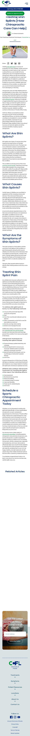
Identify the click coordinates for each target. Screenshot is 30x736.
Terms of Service (15, 730)
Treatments (15, 675)
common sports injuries (8, 165)
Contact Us (15, 704)
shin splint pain (11, 66)
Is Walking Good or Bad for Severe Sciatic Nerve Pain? (14, 547)
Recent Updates (15, 733)
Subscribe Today (15, 641)
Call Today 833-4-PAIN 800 (15, 9)
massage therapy (9, 99)
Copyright (15, 727)
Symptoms (15, 681)
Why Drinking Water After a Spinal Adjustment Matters (14, 502)
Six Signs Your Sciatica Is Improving (13, 592)
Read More (6, 517)
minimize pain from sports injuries (14, 330)
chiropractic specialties (8, 434)
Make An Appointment (15, 13)
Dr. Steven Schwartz (17, 33)
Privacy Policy (15, 724)
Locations (15, 693)
